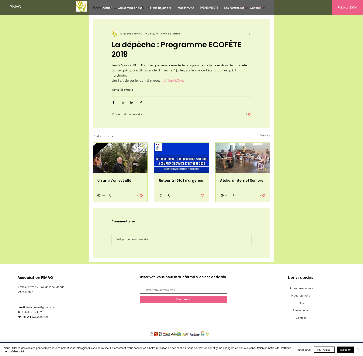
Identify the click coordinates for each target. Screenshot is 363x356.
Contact (301, 317)
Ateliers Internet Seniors (241, 180)
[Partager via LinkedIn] (132, 102)
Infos (301, 303)
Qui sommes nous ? (301, 288)
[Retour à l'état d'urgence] (181, 158)
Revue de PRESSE (122, 89)
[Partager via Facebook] (113, 102)
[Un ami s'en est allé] (120, 158)
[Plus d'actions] (249, 33)
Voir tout (265, 135)
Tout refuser (324, 349)
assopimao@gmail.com (41, 307)
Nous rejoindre (300, 295)
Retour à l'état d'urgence (181, 180)
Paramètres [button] (304, 349)
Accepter (345, 349)
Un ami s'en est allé (114, 180)
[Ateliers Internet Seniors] (243, 158)
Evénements (300, 310)
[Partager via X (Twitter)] (122, 102)
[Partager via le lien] (141, 102)
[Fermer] (358, 349)
